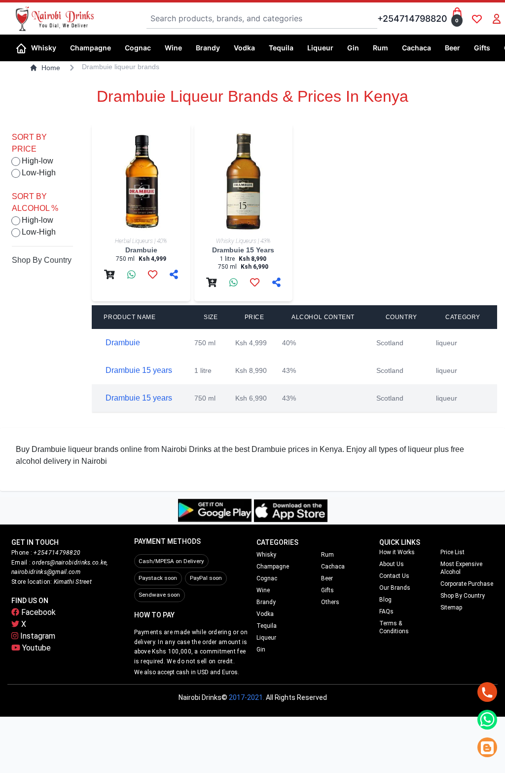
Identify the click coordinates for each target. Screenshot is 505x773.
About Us (391, 564)
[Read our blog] (487, 747)
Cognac (266, 578)
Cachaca (333, 566)
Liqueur (266, 637)
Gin (260, 649)
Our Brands (394, 587)
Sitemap (451, 607)
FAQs (386, 611)
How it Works (397, 552)
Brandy (266, 602)
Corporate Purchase (466, 583)
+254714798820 (412, 18)
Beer (327, 578)
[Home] (21, 47)
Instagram (36, 636)
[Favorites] (477, 18)
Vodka (265, 613)
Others (330, 602)
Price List (452, 552)
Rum (327, 554)
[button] (46, 48)
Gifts (327, 590)
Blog (385, 599)
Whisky (266, 554)
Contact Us (394, 575)
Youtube (35, 647)
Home (50, 68)
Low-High (39, 172)
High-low (37, 161)
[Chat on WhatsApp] (487, 720)
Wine (263, 590)
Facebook (37, 612)
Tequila (266, 625)
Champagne (272, 566)
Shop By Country (42, 260)
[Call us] (487, 692)
